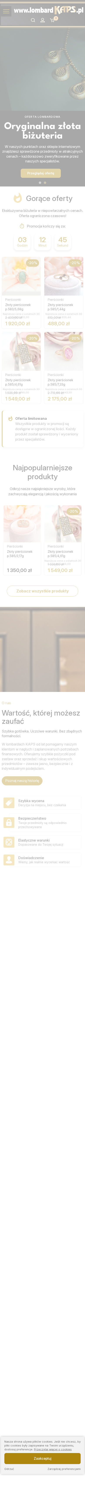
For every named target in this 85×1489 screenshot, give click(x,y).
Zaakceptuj (42, 1458)
